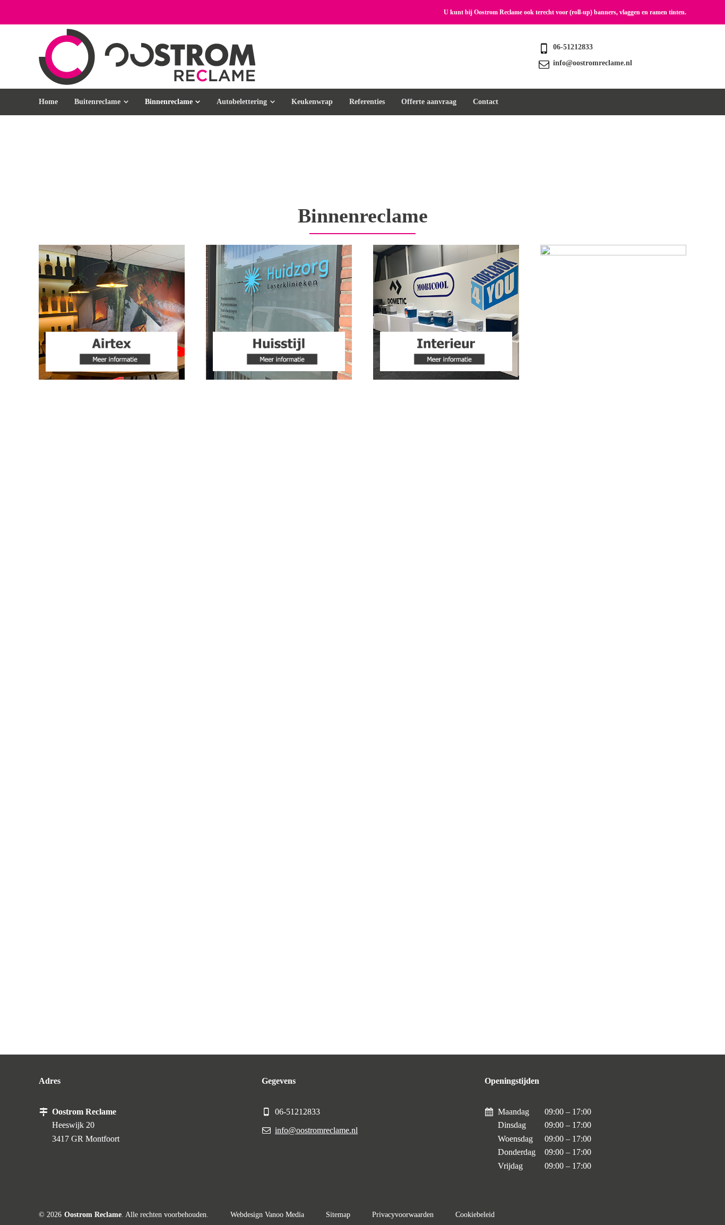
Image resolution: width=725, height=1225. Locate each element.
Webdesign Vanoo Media (267, 1215)
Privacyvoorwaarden (403, 1215)
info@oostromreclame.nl (592, 63)
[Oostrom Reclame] (147, 57)
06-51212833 (573, 47)
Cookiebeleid (475, 1215)
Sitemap (338, 1215)
